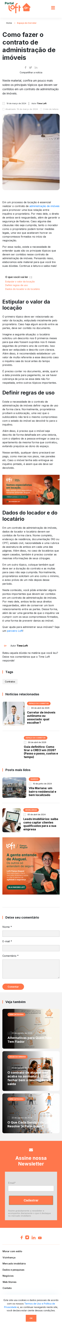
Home (9, 23)
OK (31, 1318)
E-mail (7, 941)
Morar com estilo (12, 1251)
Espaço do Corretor (27, 23)
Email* (12, 1183)
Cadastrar (31, 1200)
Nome (7, 926)
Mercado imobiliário (14, 1263)
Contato (7, 1288)
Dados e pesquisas (13, 1269)
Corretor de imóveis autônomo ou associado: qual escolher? (41, 717)
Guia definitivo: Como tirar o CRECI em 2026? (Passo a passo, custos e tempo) (41, 752)
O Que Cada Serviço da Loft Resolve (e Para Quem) (29, 1124)
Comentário (10, 955)
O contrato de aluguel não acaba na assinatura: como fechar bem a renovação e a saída (29, 1078)
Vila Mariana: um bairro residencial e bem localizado (42, 791)
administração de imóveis (44, 206)
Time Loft (22, 645)
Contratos (10, 681)
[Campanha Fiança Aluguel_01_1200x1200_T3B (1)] (31, 865)
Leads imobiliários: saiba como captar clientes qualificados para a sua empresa (40, 824)
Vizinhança (9, 1257)
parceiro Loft (15, 630)
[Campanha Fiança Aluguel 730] (31, 489)
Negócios (8, 1275)
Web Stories (9, 1281)
